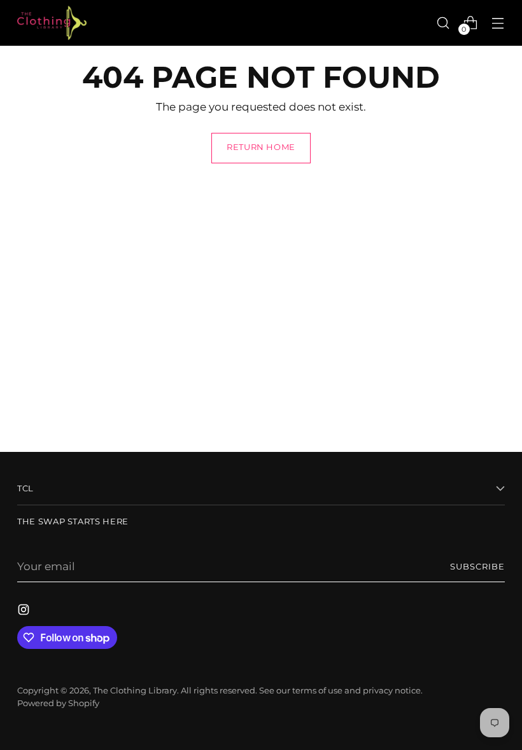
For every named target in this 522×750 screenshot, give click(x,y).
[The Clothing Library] (52, 23)
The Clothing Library (135, 690)
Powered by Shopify (58, 703)
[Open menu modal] (498, 23)
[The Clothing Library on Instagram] (24, 611)
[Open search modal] (443, 23)
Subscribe (477, 566)
